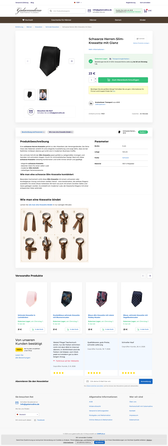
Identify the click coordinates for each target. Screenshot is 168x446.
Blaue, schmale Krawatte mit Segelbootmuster (135, 316)
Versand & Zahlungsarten (99, 411)
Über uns (132, 402)
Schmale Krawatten (52, 27)
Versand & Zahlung (21, 2)
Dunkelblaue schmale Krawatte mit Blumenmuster (66, 316)
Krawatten (38, 27)
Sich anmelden (145, 2)
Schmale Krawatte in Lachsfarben (26, 316)
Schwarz (125, 158)
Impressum (133, 415)
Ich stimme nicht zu (84, 442)
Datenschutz (134, 420)
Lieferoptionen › (100, 104)
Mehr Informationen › (97, 49)
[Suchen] (50, 11)
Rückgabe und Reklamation (100, 415)
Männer (29, 27)
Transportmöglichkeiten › (121, 59)
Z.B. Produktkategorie (61, 11)
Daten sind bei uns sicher (95, 386)
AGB (91, 402)
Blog (32, 2)
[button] (71, 61)
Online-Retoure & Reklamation (100, 420)
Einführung (19, 27)
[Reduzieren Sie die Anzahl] (95, 81)
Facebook (41, 420)
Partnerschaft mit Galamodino (141, 406)
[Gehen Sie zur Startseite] (28, 11)
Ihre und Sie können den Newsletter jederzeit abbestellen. (111, 386)
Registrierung (130, 2)
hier (114, 91)
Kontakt (132, 411)
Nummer (91, 80)
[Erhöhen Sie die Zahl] (95, 78)
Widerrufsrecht (95, 406)
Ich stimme (99, 442)
